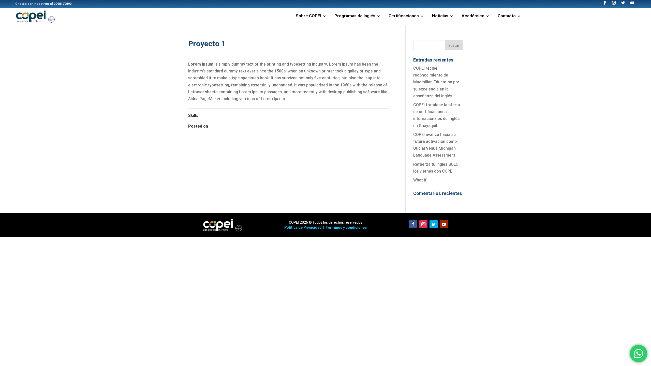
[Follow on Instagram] (423, 224)
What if (420, 180)
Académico (473, 16)
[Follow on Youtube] (444, 224)
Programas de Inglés (354, 16)
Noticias (440, 16)
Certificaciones (404, 16)
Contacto (507, 16)
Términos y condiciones (346, 227)
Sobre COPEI (308, 16)
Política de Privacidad (303, 227)
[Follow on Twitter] (434, 224)
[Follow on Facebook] (413, 224)
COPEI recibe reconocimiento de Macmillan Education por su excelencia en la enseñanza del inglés (436, 82)
